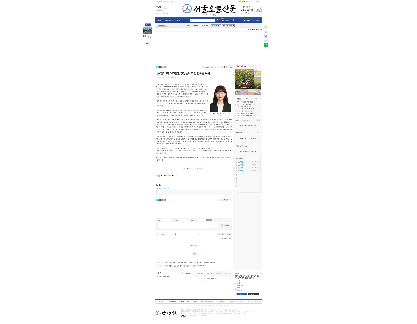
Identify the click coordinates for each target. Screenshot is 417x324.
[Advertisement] (208, 48)
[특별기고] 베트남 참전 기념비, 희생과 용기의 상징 (179, 266)
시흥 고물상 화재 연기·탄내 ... (245, 106)
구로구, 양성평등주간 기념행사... (246, 102)
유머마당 (218, 273)
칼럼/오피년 (259, 29)
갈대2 (244, 87)
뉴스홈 (249, 29)
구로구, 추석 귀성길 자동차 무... (246, 104)
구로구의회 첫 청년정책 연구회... (246, 109)
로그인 (257, 1)
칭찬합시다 (228, 273)
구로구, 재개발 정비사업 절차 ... (246, 115)
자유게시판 (189, 273)
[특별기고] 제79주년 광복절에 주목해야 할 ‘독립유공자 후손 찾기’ (184, 262)
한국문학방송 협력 (259, 11)
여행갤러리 (200, 273)
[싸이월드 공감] (162, 67)
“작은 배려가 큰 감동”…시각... (245, 111)
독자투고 (209, 273)
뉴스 (253, 29)
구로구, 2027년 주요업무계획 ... (246, 113)
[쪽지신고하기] (206, 67)
